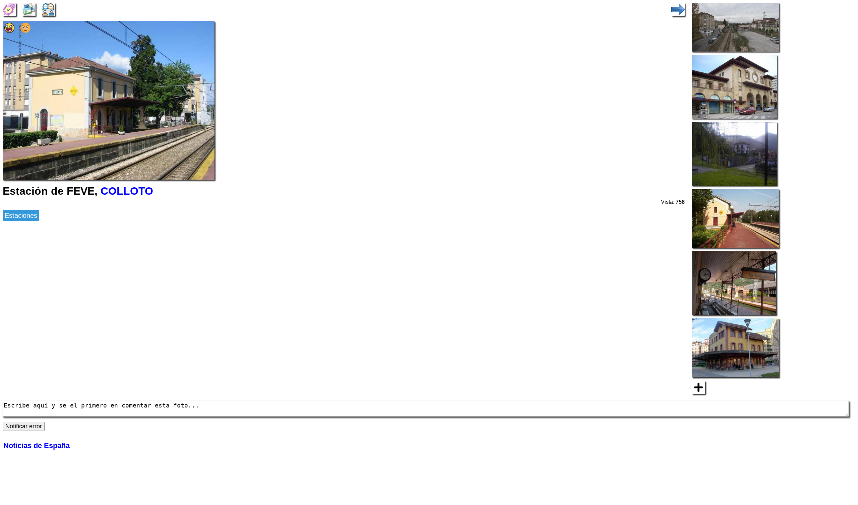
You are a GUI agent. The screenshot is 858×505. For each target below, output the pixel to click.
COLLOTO (127, 191)
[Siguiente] (678, 8)
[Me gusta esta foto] (9, 30)
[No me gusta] (25, 30)
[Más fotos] (698, 386)
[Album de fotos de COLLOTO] (29, 8)
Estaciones (21, 215)
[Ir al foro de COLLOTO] (48, 8)
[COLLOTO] (9, 8)
